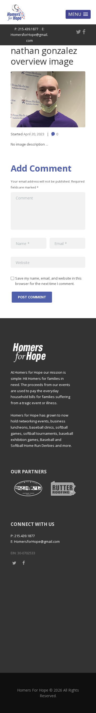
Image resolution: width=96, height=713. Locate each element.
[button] (78, 14)
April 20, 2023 (33, 134)
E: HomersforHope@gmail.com (29, 35)
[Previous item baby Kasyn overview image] (29, 99)
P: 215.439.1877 (26, 29)
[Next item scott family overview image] (66, 99)
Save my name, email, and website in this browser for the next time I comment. (48, 281)
